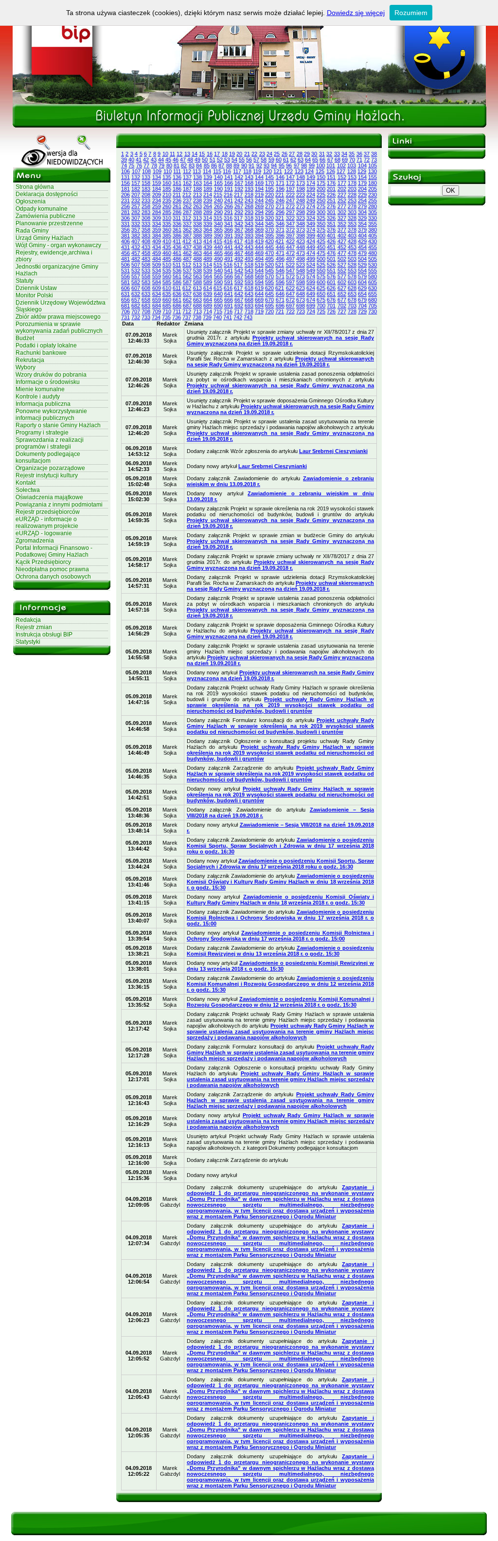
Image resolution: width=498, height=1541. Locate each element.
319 (259, 218)
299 (310, 212)
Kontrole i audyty (38, 396)
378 (352, 230)
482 (135, 259)
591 (228, 282)
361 (177, 230)
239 (207, 200)
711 (177, 311)
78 (154, 165)
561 (177, 276)
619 (259, 288)
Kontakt (26, 482)
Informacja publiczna (43, 403)
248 (300, 200)
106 (125, 171)
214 (207, 195)
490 (218, 259)
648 (300, 294)
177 (342, 183)
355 (372, 224)
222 (290, 195)
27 (292, 154)
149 (310, 177)
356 (125, 230)
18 (225, 154)
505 (372, 259)
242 (238, 200)
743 (248, 317)
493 (249, 259)
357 (135, 230)
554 (362, 270)
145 (269, 177)
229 (362, 195)
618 (249, 288)
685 (166, 305)
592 (238, 282)
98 (304, 165)
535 (166, 270)
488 (197, 259)
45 (168, 160)
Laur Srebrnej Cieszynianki (333, 451)
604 (362, 282)
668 (249, 300)
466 (228, 253)
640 (218, 294)
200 (321, 189)
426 (331, 241)
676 (331, 300)
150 (321, 177)
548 (300, 270)
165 (218, 183)
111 (177, 171)
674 (310, 300)
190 (218, 189)
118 (247, 171)
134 (156, 177)
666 (228, 300)
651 (331, 294)
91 (251, 165)
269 (259, 206)
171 (280, 183)
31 (322, 154)
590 (218, 282)
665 (218, 300)
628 (352, 288)
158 (146, 183)
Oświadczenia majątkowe (49, 497)
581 (125, 282)
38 (374, 154)
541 (228, 270)
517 (238, 265)
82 (184, 165)
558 (146, 276)
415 (217, 241)
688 (197, 305)
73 (374, 160)
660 (166, 300)
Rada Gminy (32, 230)
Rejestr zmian (34, 627)
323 (300, 218)
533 (146, 270)
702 (342, 305)
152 (342, 177)
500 (321, 259)
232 (135, 200)
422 (290, 241)
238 (197, 200)
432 (135, 247)
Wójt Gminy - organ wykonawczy (58, 245)
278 (352, 206)
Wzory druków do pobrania (51, 374)
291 (228, 212)
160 (166, 183)
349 (310, 224)
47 (183, 160)
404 (362, 235)
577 (342, 276)
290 (218, 212)
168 (249, 183)
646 (280, 294)
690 (218, 305)
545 (269, 270)
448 (300, 247)
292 (238, 212)
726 (331, 311)
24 (269, 154)
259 (156, 206)
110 (167, 171)
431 (125, 247)
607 (135, 288)
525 (321, 265)
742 (237, 317)
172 (290, 183)
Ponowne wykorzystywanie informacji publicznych (51, 414)
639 (207, 294)
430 (372, 241)
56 (249, 160)
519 (259, 265)
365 (218, 230)
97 (297, 165)
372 (290, 230)
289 (207, 212)
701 (331, 305)
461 (177, 253)
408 (146, 241)
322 (290, 218)
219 (259, 195)
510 (166, 265)
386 (177, 235)
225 (321, 195)
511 (177, 265)
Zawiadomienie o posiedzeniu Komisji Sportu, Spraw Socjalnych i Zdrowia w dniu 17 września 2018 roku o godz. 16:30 (280, 845)
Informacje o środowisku (48, 382)
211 (177, 195)
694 (259, 305)
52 (220, 160)
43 (154, 160)
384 (156, 235)
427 (342, 241)
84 (199, 165)
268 (249, 206)
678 (352, 300)
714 (207, 311)
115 (217, 171)
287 (187, 212)
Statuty (25, 280)
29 (307, 154)
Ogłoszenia (31, 201)
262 (187, 206)
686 (177, 305)
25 (277, 154)
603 (352, 282)
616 (228, 288)
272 (290, 206)
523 (300, 265)
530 (372, 265)
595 (269, 282)
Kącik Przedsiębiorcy (43, 562)
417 (238, 241)
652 (342, 294)
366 (228, 230)
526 (331, 265)
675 (321, 300)
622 (290, 288)
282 (135, 212)
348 (300, 224)
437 (187, 247)
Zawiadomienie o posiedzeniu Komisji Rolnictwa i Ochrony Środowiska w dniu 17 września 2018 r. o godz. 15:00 (280, 917)
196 (280, 189)
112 (187, 171)
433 (146, 247)
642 (238, 294)
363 (197, 230)
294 (259, 212)
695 (269, 305)
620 (269, 288)
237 (187, 200)
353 (352, 224)
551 (331, 270)
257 (135, 206)
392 (238, 235)
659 (156, 300)
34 (344, 154)
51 (212, 160)
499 (310, 259)
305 (372, 212)
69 (345, 160)
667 (238, 300)
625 (321, 288)
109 (157, 171)
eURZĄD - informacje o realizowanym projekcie (47, 522)
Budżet (25, 338)
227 (342, 195)
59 (271, 160)
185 (166, 189)
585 (166, 282)
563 (197, 276)
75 (131, 165)
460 (166, 253)
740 (217, 317)
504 (362, 259)
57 (256, 160)
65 (315, 160)
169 (259, 183)
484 (156, 259)
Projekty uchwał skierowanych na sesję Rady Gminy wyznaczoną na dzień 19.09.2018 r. (280, 340)
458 (146, 253)
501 (331, 259)
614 (207, 288)
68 (337, 160)
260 (166, 206)
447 (290, 247)
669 (259, 300)
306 (125, 218)
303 (352, 212)
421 (279, 241)
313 (197, 218)
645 (269, 294)
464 (207, 253)
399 (310, 235)
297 (290, 212)
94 (274, 165)
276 (331, 206)
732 (135, 317)
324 (310, 218)
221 (279, 195)
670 (269, 300)
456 (125, 253)
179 (362, 183)
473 (300, 253)
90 (244, 165)
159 (156, 183)
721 (279, 311)
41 (139, 160)
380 (372, 230)
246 (280, 200)
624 (310, 288)
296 (280, 212)
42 (146, 160)
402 (342, 235)
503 (352, 259)
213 (197, 195)
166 (228, 183)
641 (228, 294)
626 (331, 288)
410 (166, 241)
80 (169, 165)
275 (321, 206)
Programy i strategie (42, 432)
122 (288, 171)
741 (227, 317)
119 (257, 171)
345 (269, 224)
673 (300, 300)
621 (279, 288)
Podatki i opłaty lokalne (46, 345)
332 (135, 224)
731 (125, 317)
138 (197, 177)
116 (227, 171)
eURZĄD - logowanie (44, 533)
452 (342, 247)
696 (280, 305)
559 (156, 276)
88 (229, 165)
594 (259, 282)
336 (177, 224)
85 (207, 165)
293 (249, 212)
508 (146, 265)
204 (362, 189)
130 (372, 171)
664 (207, 300)
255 (372, 200)
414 (207, 241)
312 (186, 218)
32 (329, 154)
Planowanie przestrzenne (49, 223)
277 (342, 206)
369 (259, 230)
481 (125, 259)
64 (308, 160)
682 (135, 305)
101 (330, 165)
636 (177, 294)
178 (352, 183)
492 (238, 259)
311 (177, 218)
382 (135, 235)
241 (228, 200)
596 (280, 282)
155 (372, 177)
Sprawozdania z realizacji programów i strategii (50, 443)
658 (146, 300)
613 (197, 288)
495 (269, 259)
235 (166, 200)
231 (125, 200)
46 (175, 160)
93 (266, 165)
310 (166, 218)
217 (238, 195)
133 (146, 177)
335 (166, 224)
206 (125, 195)
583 (146, 282)
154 (362, 177)
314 (207, 218)
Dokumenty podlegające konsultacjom (48, 457)
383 (146, 235)
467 (238, 253)
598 (300, 282)
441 (228, 247)
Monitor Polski (34, 295)
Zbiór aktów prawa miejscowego (58, 316)
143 (249, 177)
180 (372, 183)
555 (372, 270)
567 (238, 276)
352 (342, 224)
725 (321, 311)
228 (352, 195)
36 (359, 154)
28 (299, 154)
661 (177, 300)
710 (166, 311)
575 (321, 276)
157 (135, 183)
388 (197, 235)
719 (259, 311)
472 (290, 253)
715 (217, 311)
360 (166, 230)
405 (372, 235)
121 (277, 171)
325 (321, 218)
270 (269, 206)
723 (300, 311)
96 (289, 165)
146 (280, 177)
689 (207, 305)
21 (247, 154)
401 (331, 235)
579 (362, 276)
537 (187, 270)
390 (218, 235)
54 (234, 160)
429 (362, 241)
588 (197, 282)
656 (125, 300)
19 (232, 154)
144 (259, 177)
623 (300, 288)
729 (362, 311)
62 (293, 160)
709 (156, 311)
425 (321, 241)
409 (156, 241)
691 (228, 305)
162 (187, 183)
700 (321, 305)
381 (125, 235)
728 (352, 311)
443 (249, 247)
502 (342, 259)
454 (362, 247)
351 (331, 224)
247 (290, 200)
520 (269, 265)
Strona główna (35, 186)
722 (290, 311)
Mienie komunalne (40, 389)
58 (264, 160)
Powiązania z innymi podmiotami (59, 504)
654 (362, 294)
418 (249, 241)
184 (156, 189)
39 (124, 160)
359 (156, 230)
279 (362, 206)
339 (207, 224)
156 (125, 183)
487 (187, 259)
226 (331, 195)
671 (280, 300)
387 (187, 235)
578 (352, 276)
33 (337, 154)
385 (166, 235)
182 (135, 189)
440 (218, 247)
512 (186, 265)
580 (372, 276)
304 (362, 212)
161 (177, 183)
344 (259, 224)
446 (280, 247)
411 (177, 241)
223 (300, 195)
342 (238, 224)
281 (125, 212)
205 (372, 189)
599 (310, 282)
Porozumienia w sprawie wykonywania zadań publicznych (59, 327)
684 (156, 305)
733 (146, 317)
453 (352, 247)
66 (322, 160)
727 (342, 311)
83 (192, 165)
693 (249, 305)
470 (269, 253)
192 (238, 189)
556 (125, 276)
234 (156, 200)
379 (362, 230)
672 (290, 300)
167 (238, 183)
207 (135, 195)
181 (125, 189)
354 (362, 224)
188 (197, 189)
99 (312, 165)
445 (269, 247)
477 (342, 253)
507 (135, 265)
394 (259, 235)
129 (361, 171)
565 (218, 276)
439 (207, 247)
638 (197, 294)
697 (290, 305)
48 (190, 160)
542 (238, 270)
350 (321, 224)
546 (280, 270)
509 (156, 265)
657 (135, 300)
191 (228, 189)
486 (177, 259)
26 (284, 154)
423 (300, 241)
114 (207, 171)
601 (331, 282)
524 (310, 265)
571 (280, 276)
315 (217, 218)
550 (321, 270)
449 (310, 247)
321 (279, 218)
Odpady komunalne (42, 208)
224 (310, 195)
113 (197, 171)
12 (179, 154)
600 (321, 282)
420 (269, 241)
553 (352, 270)
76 (139, 165)
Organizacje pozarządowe (50, 468)
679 (362, 300)
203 (352, 189)
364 (207, 230)
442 (238, 247)
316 (228, 218)
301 (331, 212)
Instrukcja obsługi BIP (44, 634)
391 (228, 235)
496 (280, 259)
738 (197, 317)
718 (249, 311)
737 (186, 317)
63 (300, 160)
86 (214, 165)
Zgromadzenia (35, 540)
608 (146, 288)
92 (259, 165)
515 (217, 265)
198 (300, 189)
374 (310, 230)
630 (372, 288)
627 (342, 288)
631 (125, 294)
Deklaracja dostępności (47, 194)
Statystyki (28, 641)
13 (187, 154)
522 (290, 265)
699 (310, 305)
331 (125, 224)
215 (217, 195)
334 (156, 224)
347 (290, 224)
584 (156, 282)
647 (290, 294)
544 (259, 270)
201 (331, 189)
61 (286, 160)
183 (146, 189)
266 (228, 206)
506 (125, 265)
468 (249, 253)
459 (156, 253)
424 (310, 241)
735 (166, 317)
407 (135, 241)
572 (290, 276)
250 (321, 200)
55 (242, 160)
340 (218, 224)
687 (187, 305)
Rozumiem (410, 13)
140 (218, 177)
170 (269, 183)
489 (207, 259)
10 (165, 154)
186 (177, 189)
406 (125, 241)
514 (207, 265)
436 (177, 247)
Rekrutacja (30, 360)
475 (321, 253)
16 (210, 154)
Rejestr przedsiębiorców (48, 511)
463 (197, 253)
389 (207, 235)
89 (236, 165)
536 (177, 270)
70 (352, 160)
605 (372, 282)
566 (228, 276)
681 (125, 305)
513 (197, 265)
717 (238, 311)
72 (367, 160)
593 (249, 282)
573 (300, 276)
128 (351, 171)
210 (166, 195)
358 (146, 230)
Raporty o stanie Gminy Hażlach (58, 425)
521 (279, 265)
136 (177, 177)
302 (342, 212)
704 (362, 305)
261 (177, 206)
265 (218, 206)
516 (228, 265)
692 (238, 305)
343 (249, 224)
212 (186, 195)
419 (259, 241)
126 (330, 171)
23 (262, 154)
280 (372, 206)
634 (156, 294)
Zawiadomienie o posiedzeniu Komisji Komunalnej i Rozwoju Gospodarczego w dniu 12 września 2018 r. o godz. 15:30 (280, 984)
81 (176, 165)
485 (166, 259)
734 (156, 317)
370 (269, 230)
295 (269, 212)
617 (238, 288)
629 (362, 288)
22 (254, 154)
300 (321, 212)
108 (146, 171)
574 (310, 276)
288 (197, 212)
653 (352, 294)
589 (207, 282)
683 (146, 305)
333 (146, 224)
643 (249, 294)
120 (267, 171)
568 (249, 276)
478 (352, 253)
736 (176, 317)
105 (372, 165)
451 (331, 247)
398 (300, 235)
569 (259, 276)
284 (156, 212)
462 (187, 253)
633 (146, 294)
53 (227, 160)
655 (372, 294)
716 (228, 311)
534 (156, 270)
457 (135, 253)
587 (187, 282)
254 (362, 200)
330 (372, 218)
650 (321, 294)
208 (146, 195)
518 (249, 265)
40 (131, 160)
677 (342, 300)
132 (135, 177)
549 (310, 270)
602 (342, 282)
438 (197, 247)
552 (342, 270)
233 (146, 200)
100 (320, 165)
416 (228, 241)
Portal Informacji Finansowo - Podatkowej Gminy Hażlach (54, 551)
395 (269, 235)
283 (146, 212)
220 (269, 195)
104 (362, 165)
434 (156, 247)
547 (290, 270)
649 (310, 294)
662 (187, 300)
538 (197, 270)
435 (166, 247)
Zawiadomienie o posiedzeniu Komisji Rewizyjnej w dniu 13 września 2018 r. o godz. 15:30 (280, 951)
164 (207, 183)
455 (372, 247)
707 (135, 311)
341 (228, 224)
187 (187, 189)
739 (207, 317)
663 (197, 300)
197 (290, 189)
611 (177, 288)
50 (205, 160)
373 (300, 230)
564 (207, 276)
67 (330, 160)
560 (166, 276)
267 (238, 206)
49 (197, 160)
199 (310, 189)
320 (269, 218)
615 (217, 288)
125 (320, 171)
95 (282, 165)
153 (352, 177)
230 (372, 195)
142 (238, 177)
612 (186, 288)
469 (259, 253)
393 (249, 235)
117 (237, 171)
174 (310, 183)
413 (197, 241)
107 (136, 171)
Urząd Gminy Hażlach (44, 238)
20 (239, 154)
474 (310, 253)
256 (125, 206)
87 (221, 165)
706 (125, 311)
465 (218, 253)
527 (342, 265)
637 (187, 294)
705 (372, 305)
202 (342, 189)
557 (135, 276)
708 (146, 311)
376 (331, 230)
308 (146, 218)
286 (177, 212)
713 (197, 311)
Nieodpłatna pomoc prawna (52, 569)
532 (135, 270)
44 (161, 160)
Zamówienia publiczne (45, 216)
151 (331, 177)
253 (352, 200)
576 (331, 276)
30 (314, 154)
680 (372, 300)
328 (352, 218)
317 (238, 218)
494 (259, 259)
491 (228, 259)
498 (300, 259)
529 (362, 265)
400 (321, 235)
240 (218, 200)
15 (202, 154)
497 (290, 259)
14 (194, 154)
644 (259, 294)
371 (280, 230)
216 (228, 195)
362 (187, 230)
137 (187, 177)
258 (146, 206)
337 (187, 224)
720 (269, 311)
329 (362, 218)
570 (269, 276)
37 (367, 154)
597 (290, 282)
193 (249, 189)
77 (146, 165)
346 (280, 224)
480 (372, 253)
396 (280, 235)
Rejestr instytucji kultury (47, 475)
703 (352, 305)
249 (310, 200)
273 (300, 206)
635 (166, 294)
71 (359, 160)
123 (299, 171)
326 (331, 218)
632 (135, 294)
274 (310, 206)
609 (156, 288)
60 (279, 160)
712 (186, 311)
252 (342, 200)
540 (218, 270)
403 (352, 235)
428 (352, 241)
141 (228, 177)
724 (310, 311)
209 (156, 195)
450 (321, 247)
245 (269, 200)
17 (217, 154)
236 (177, 200)
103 (351, 165)
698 (300, 305)
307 (135, 218)
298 (300, 212)
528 (352, 265)
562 (187, 276)
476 (331, 253)
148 (300, 177)
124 (309, 171)
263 (197, 206)
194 (259, 189)
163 (197, 183)
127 (341, 171)
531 (125, 270)
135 (166, 177)
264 (207, 206)
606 (125, 288)
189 (207, 189)
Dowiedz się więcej (356, 13)
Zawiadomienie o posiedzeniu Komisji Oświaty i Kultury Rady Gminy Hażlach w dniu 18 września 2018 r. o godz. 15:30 (280, 881)
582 (135, 282)
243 (249, 200)
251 (331, 200)
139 (207, 177)
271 (280, 206)
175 (321, 183)
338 (197, 224)
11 (172, 154)
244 (259, 200)
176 (331, 183)
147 (290, 177)
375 (321, 230)
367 (238, 230)
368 (249, 230)
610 (166, 288)
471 (280, 253)
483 (146, 259)
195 (269, 189)
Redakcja (28, 619)
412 (186, 241)
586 (177, 282)
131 (125, 177)
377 (342, 230)
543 (249, 270)
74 (124, 165)
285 (166, 212)
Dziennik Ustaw (36, 288)
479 (362, 253)
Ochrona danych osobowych (53, 576)
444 (259, 247)
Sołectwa (28, 490)
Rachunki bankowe (41, 352)
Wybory (26, 367)
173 (300, 183)
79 (161, 165)
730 (372, 311)
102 (341, 165)
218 (249, 195)
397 (290, 235)
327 (342, 218)
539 (207, 270)
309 (156, 218)
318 (249, 218)
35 (352, 154)
